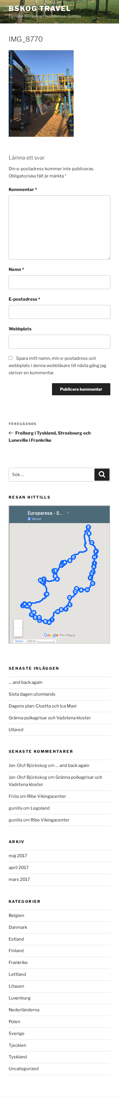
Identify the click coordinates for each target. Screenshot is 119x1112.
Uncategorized (24, 1068)
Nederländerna (24, 1009)
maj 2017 (18, 855)
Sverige (17, 1033)
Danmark (18, 927)
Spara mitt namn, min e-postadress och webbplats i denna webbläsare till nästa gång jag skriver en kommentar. (57, 365)
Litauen (16, 986)
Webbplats (20, 329)
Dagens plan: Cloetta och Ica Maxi (43, 706)
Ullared (16, 729)
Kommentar (23, 189)
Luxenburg (20, 998)
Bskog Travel (40, 8)
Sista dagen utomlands (32, 694)
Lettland (17, 974)
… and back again (25, 682)
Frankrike (18, 962)
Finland (16, 950)
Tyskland (18, 1056)
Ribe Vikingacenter (46, 796)
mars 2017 (19, 879)
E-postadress (24, 299)
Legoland (40, 808)
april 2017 (19, 867)
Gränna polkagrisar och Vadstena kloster (50, 717)
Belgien (16, 915)
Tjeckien (17, 1045)
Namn (16, 269)
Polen (14, 1021)
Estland (16, 939)
